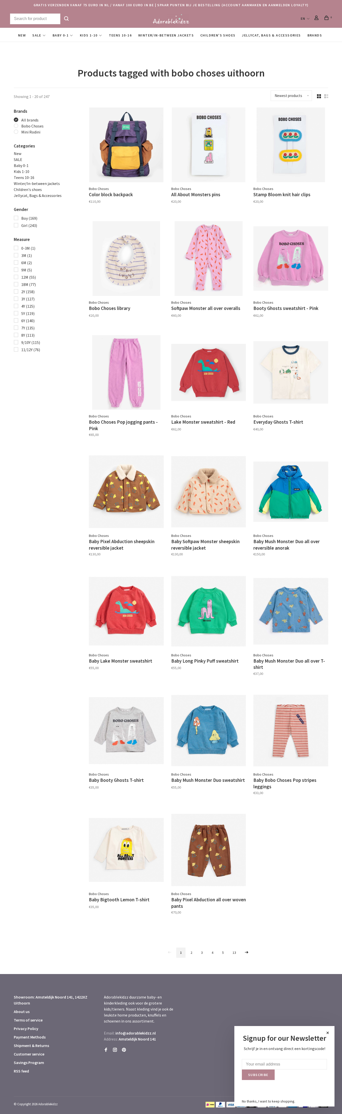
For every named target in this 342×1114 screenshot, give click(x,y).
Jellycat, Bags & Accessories (271, 35)
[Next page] (246, 953)
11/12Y (30, 349)
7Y (28, 327)
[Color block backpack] (126, 145)
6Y (28, 320)
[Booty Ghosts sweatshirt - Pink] (290, 259)
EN (303, 18)
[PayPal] (220, 1106)
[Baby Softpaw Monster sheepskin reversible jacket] (208, 492)
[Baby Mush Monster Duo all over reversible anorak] (290, 492)
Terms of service (28, 1020)
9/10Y (30, 342)
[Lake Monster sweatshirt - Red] (208, 373)
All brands (30, 119)
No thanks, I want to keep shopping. (268, 1101)
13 (234, 952)
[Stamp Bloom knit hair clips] (290, 145)
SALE (36, 35)
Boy (29, 218)
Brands (314, 35)
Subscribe (258, 1075)
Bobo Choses (32, 125)
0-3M (28, 248)
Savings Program (29, 1062)
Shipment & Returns (31, 1045)
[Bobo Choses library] (126, 259)
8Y (28, 335)
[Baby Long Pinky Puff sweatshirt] (208, 612)
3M (26, 255)
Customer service (29, 1054)
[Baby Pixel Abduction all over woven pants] (208, 851)
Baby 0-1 (61, 35)
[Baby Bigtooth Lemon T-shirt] (126, 851)
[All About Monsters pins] (208, 145)
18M (28, 284)
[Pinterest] (124, 1050)
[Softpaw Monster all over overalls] (208, 259)
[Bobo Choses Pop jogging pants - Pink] (126, 373)
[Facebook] (106, 1050)
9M (26, 269)
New (22, 35)
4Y (28, 306)
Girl (29, 225)
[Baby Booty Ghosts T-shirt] (126, 731)
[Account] (317, 18)
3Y (28, 298)
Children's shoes (217, 35)
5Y (28, 313)
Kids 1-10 (89, 35)
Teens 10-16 (120, 35)
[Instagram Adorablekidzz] (115, 1050)
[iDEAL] (210, 1106)
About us (22, 1011)
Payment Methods (30, 1037)
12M (28, 277)
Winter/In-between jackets (166, 35)
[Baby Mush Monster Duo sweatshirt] (208, 731)
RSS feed (21, 1071)
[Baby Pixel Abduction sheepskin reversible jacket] (126, 492)
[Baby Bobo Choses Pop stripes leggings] (290, 731)
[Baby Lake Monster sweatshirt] (126, 612)
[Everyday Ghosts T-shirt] (290, 373)
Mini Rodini (30, 131)
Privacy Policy (26, 1028)
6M (26, 262)
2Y (28, 291)
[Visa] (231, 1106)
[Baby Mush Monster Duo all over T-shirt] (290, 612)
